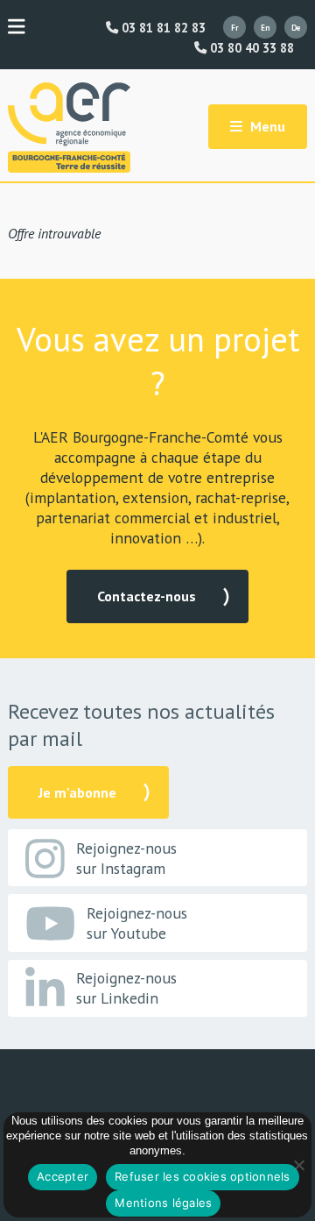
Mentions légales (163, 1203)
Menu (266, 126)
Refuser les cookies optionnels (202, 1176)
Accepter (62, 1176)
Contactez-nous (146, 596)
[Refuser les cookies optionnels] (298, 1165)
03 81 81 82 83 (162, 28)
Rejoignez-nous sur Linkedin (126, 988)
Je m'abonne (77, 792)
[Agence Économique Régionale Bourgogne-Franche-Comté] (69, 127)
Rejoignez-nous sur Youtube (137, 923)
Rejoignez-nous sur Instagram (126, 858)
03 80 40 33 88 (250, 48)
